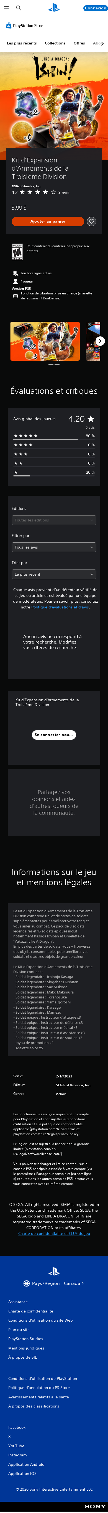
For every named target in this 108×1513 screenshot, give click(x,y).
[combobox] (54, 520)
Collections (55, 43)
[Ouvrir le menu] (6, 8)
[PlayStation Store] (25, 25)
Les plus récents (22, 43)
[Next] (100, 341)
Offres (79, 43)
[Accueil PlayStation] (54, 8)
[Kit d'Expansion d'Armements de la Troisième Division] (45, 341)
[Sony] (95, 1510)
